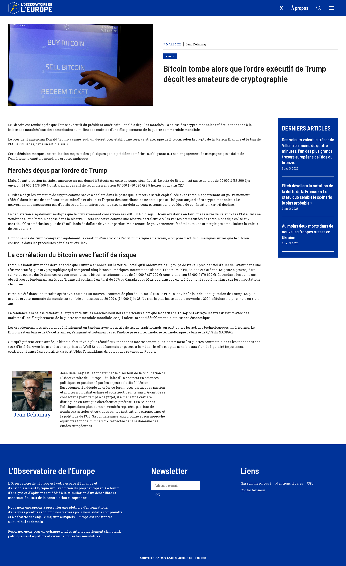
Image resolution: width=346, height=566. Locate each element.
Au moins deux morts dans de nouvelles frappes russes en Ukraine (307, 231)
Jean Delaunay (196, 44)
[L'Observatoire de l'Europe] (30, 8)
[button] (318, 8)
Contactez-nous (253, 490)
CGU (310, 483)
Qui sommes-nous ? (256, 483)
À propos (299, 8)
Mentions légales (289, 483)
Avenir (170, 56)
